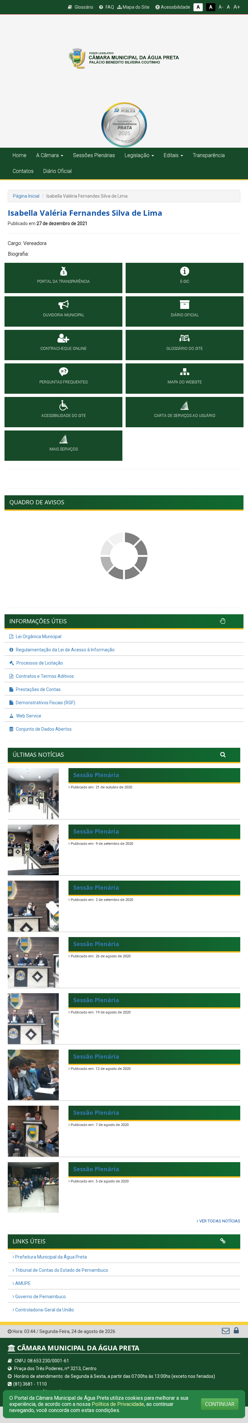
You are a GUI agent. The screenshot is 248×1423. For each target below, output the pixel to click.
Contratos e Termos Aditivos (44, 676)
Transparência (209, 155)
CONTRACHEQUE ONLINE (63, 348)
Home (19, 155)
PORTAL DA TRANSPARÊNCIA (63, 281)
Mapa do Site (136, 7)
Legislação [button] (137, 155)
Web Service (28, 715)
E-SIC (184, 281)
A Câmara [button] (47, 155)
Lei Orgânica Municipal (38, 636)
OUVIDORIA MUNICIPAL (63, 315)
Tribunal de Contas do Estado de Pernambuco (61, 1270)
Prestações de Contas (38, 689)
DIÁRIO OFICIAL (185, 315)
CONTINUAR (219, 1404)
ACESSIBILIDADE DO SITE (63, 415)
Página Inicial (26, 196)
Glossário (83, 7)
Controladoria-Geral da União (44, 1309)
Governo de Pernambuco (40, 1296)
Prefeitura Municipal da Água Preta (50, 1257)
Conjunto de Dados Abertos (43, 729)
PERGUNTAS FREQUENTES (63, 382)
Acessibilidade (175, 7)
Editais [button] (171, 155)
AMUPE (22, 1283)
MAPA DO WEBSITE (185, 382)
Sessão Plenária (96, 775)
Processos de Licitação (39, 663)
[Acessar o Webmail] (226, 1332)
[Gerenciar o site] (236, 1332)
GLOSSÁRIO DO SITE (184, 348)
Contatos (23, 171)
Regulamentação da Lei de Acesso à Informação (65, 649)
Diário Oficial (57, 171)
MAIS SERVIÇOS (63, 449)
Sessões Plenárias (94, 155)
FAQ (109, 7)
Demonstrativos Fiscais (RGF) (45, 702)
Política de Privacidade (118, 1404)
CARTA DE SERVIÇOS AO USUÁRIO (184, 415)
